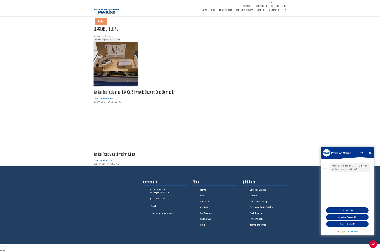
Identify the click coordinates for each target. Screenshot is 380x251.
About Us (261, 10)
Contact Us (275, 10)
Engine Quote (225, 10)
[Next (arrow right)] (4, 250)
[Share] (7, 246)
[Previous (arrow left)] (1, 250)
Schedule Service (244, 10)
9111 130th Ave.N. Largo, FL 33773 (159, 191)
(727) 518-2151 (157, 198)
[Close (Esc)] (10, 246)
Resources (246, 6)
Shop (213, 10)
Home (204, 10)
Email (153, 206)
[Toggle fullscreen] (4, 246)
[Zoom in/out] (1, 246)
